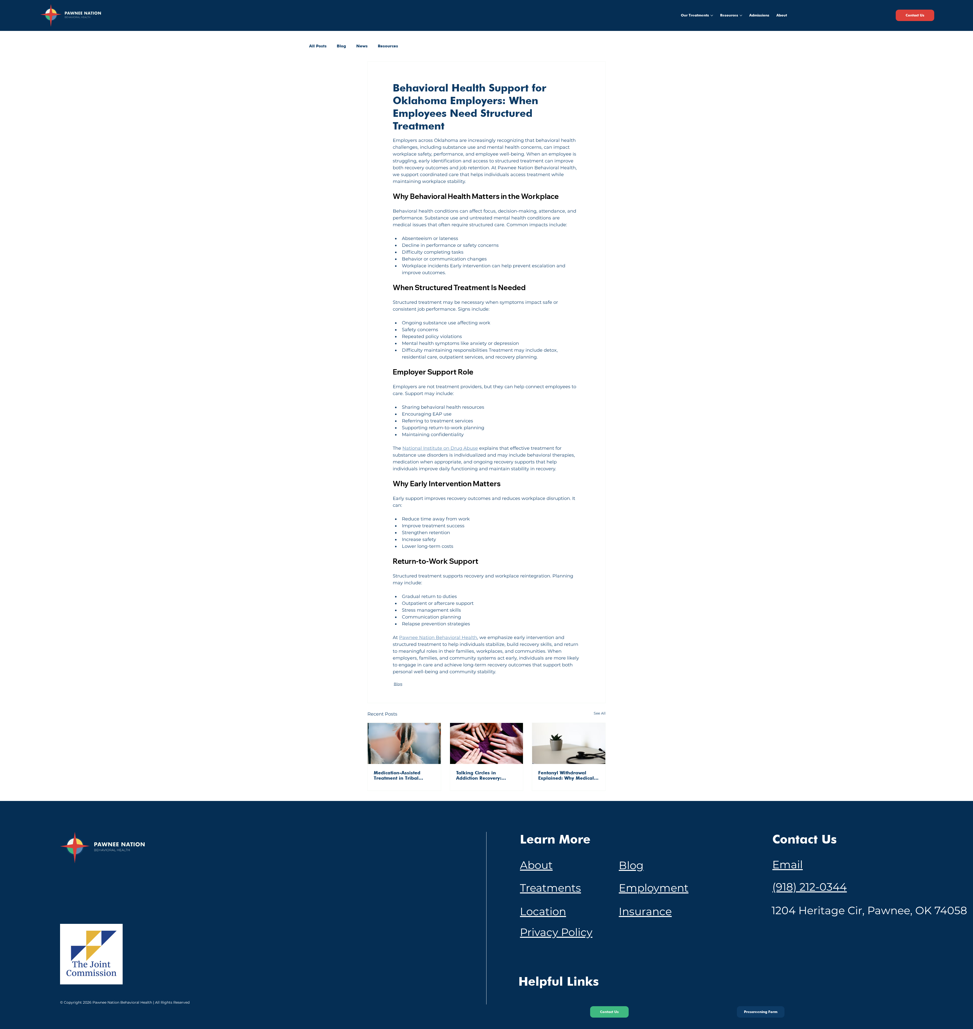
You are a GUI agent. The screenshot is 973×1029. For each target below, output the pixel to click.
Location (543, 911)
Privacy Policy (556, 932)
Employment (653, 887)
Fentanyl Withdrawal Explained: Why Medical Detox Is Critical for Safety (567, 775)
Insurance (645, 911)
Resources (388, 46)
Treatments (550, 887)
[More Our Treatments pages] (711, 15)
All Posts (318, 46)
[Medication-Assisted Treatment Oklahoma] (404, 743)
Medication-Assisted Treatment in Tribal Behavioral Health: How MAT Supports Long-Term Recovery (402, 775)
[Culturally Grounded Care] (486, 743)
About (536, 865)
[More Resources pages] (741, 15)
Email (787, 864)
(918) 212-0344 (809, 886)
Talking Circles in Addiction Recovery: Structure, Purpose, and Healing (483, 775)
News (362, 46)
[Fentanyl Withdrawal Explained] (568, 743)
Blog (341, 46)
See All (600, 713)
